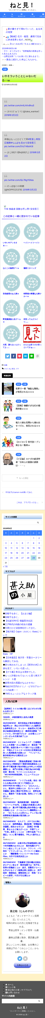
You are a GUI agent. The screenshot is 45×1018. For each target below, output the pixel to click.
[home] (25, 958)
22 (33, 553)
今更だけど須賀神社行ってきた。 (21, 628)
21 (28, 553)
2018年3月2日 (11, 115)
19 (17, 553)
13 (22, 548)
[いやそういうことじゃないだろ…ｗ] (25, 356)
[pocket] (19, 356)
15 (34, 548)
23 (39, 553)
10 (6, 548)
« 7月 (5, 566)
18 (11, 553)
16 (39, 548)
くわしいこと (22, 965)
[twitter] (7, 356)
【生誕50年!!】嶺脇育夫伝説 (19, 620)
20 (22, 553)
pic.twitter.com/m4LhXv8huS (19, 105)
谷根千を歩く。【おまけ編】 (19, 613)
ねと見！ (22, 5)
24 (6, 558)
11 (11, 548)
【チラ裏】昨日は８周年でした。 (21, 672)
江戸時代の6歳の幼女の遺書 (18, 624)
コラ (17, 369)
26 (17, 558)
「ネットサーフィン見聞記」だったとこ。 (22, 1011)
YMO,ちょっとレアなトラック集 (20, 693)
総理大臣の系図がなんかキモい (20, 683)
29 (33, 558)
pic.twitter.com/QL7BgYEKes (19, 180)
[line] (31, 356)
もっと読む (24, 478)
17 (6, 553)
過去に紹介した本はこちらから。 (22, 59)
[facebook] (13, 356)
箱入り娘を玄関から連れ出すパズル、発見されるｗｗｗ (28, 425)
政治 (13, 369)
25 (11, 558)
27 (22, 558)
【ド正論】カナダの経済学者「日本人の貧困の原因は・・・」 (28, 462)
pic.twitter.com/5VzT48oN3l (18, 146)
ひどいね (7, 369)
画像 (5, 365)
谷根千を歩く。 (12, 617)
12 (17, 548)
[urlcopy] (37, 356)
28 (28, 558)
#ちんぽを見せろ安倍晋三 (23, 142)
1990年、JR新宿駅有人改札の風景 (18, 717)
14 (28, 548)
